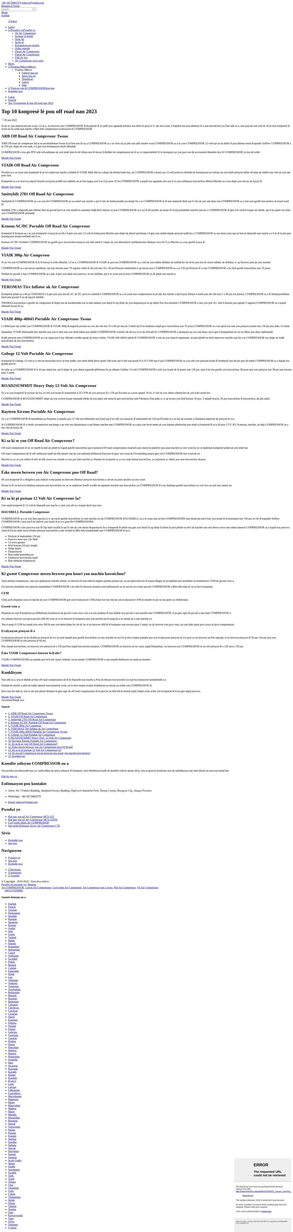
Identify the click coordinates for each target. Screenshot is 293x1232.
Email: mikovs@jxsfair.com (23, 802)
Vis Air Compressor (147, 887)
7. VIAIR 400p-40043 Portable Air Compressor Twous (37, 731)
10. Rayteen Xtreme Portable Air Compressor (32, 740)
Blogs (4, 12)
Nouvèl (12, 100)
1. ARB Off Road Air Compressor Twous (30, 713)
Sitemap (31, 884)
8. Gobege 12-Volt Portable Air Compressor (31, 734)
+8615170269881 (13, 890)
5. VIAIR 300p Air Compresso (24, 725)
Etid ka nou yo (9, 776)
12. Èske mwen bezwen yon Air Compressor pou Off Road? (40, 747)
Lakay (11, 97)
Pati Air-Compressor (124, 887)
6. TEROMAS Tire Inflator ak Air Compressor (33, 728)
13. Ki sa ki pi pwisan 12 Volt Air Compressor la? (34, 750)
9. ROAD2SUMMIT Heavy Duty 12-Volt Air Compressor (39, 737)
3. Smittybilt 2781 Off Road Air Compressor (32, 719)
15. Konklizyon (16, 756)
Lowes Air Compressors (38, 887)
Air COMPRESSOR (12, 887)
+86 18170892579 (11, 2)
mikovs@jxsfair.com (33, 2)
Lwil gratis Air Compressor (67, 887)
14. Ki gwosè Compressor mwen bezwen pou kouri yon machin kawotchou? (49, 753)
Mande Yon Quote (11, 157)
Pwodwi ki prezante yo (13, 884)
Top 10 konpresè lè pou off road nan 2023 (30, 103)
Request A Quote (10, 5)
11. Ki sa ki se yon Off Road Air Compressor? (33, 744)
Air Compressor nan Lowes (97, 887)
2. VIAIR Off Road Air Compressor (27, 716)
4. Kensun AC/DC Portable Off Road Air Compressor (37, 722)
